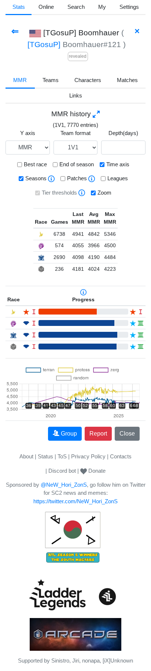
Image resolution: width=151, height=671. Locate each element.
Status (45, 456)
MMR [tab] (20, 80)
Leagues (117, 178)
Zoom (104, 192)
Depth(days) (123, 133)
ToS (62, 456)
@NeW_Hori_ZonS (64, 485)
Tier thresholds (59, 192)
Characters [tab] (87, 80)
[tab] (102, 7)
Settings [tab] (129, 7)
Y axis (27, 133)
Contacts (121, 456)
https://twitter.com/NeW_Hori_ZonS (75, 501)
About (26, 456)
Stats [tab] (18, 7)
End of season (76, 164)
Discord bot (62, 471)
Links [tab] (75, 95)
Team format (75, 133)
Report (98, 433)
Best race (35, 164)
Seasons (36, 178)
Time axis (117, 164)
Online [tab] (46, 7)
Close (127, 433)
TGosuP (44, 44)
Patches (77, 178)
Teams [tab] (51, 80)
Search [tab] (76, 7)
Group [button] (69, 433)
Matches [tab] (127, 80)
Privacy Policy (88, 456)
